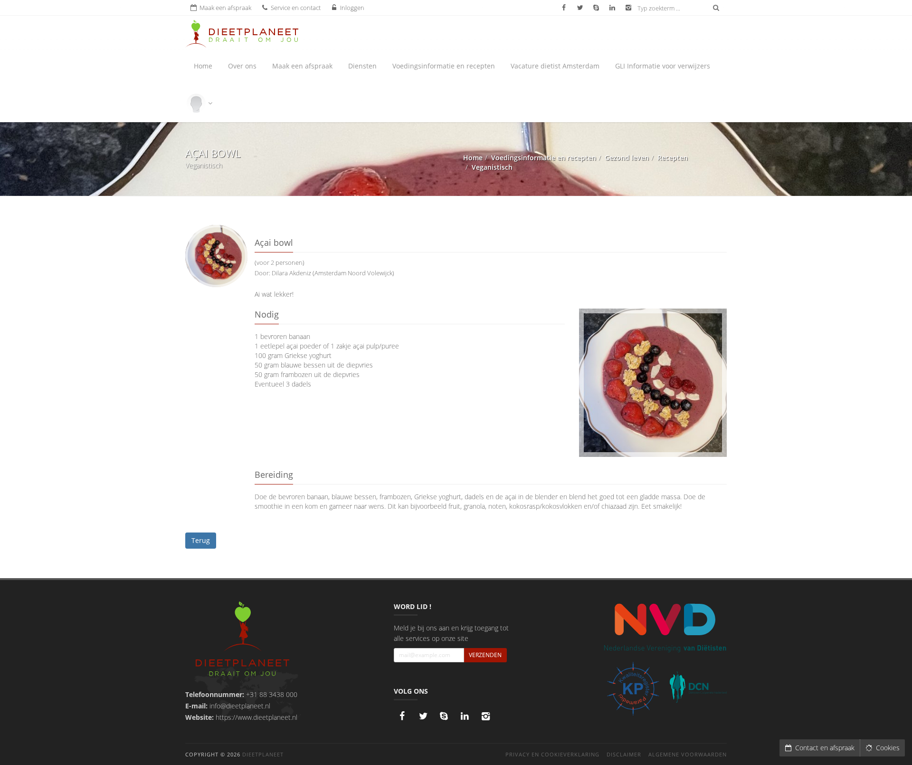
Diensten (362, 65)
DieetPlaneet (263, 754)
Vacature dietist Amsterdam (555, 65)
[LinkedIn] (465, 716)
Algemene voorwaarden (687, 754)
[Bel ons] (444, 716)
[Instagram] (485, 716)
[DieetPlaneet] (242, 640)
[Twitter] (423, 716)
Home (203, 65)
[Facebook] (402, 716)
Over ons (242, 65)
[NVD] (664, 627)
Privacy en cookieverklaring (552, 754)
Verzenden (485, 655)
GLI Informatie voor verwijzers (662, 65)
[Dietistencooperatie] (698, 687)
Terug (200, 540)
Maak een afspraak (302, 65)
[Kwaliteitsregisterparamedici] (633, 689)
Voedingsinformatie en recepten (443, 65)
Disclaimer (624, 754)
